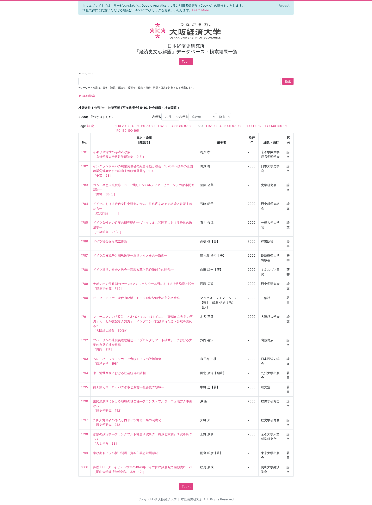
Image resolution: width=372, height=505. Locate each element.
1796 (84, 401)
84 (171, 126)
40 (133, 126)
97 (234, 126)
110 (255, 126)
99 (243, 126)
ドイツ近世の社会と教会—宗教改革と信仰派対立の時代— (133, 269)
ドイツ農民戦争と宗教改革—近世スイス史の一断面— (130, 255)
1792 (84, 340)
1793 (84, 359)
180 (124, 130)
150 (279, 126)
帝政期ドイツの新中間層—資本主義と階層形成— (127, 453)
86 (181, 126)
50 (138, 126)
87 (186, 126)
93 (215, 126)
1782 (84, 166)
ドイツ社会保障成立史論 (110, 241)
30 (129, 126)
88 (191, 126)
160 (285, 126)
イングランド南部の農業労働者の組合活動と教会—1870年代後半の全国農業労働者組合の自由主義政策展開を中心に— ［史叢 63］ (143, 170)
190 (130, 130)
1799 (84, 453)
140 (273, 126)
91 (205, 126)
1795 (84, 387)
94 (219, 126)
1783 (84, 185)
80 (153, 126)
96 (229, 126)
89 (195, 126)
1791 (84, 317)
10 (119, 126)
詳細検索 (88, 96)
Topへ (186, 61)
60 (143, 126)
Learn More (200, 10)
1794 (84, 373)
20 (124, 126)
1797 (84, 420)
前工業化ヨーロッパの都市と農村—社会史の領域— (128, 387)
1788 (84, 269)
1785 (84, 222)
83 (167, 126)
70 (148, 126)
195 (136, 130)
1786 (84, 241)
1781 (84, 152)
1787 (84, 255)
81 (157, 126)
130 (267, 126)
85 (176, 126)
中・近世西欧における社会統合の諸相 (119, 373)
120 (261, 126)
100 (249, 126)
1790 (84, 298)
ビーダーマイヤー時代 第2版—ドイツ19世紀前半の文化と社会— (138, 298)
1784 (84, 204)
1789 (84, 284)
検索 (288, 81)
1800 (84, 467)
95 (224, 126)
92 (210, 126)
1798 (84, 434)
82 (162, 126)
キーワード (86, 74)
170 (117, 130)
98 (239, 126)
